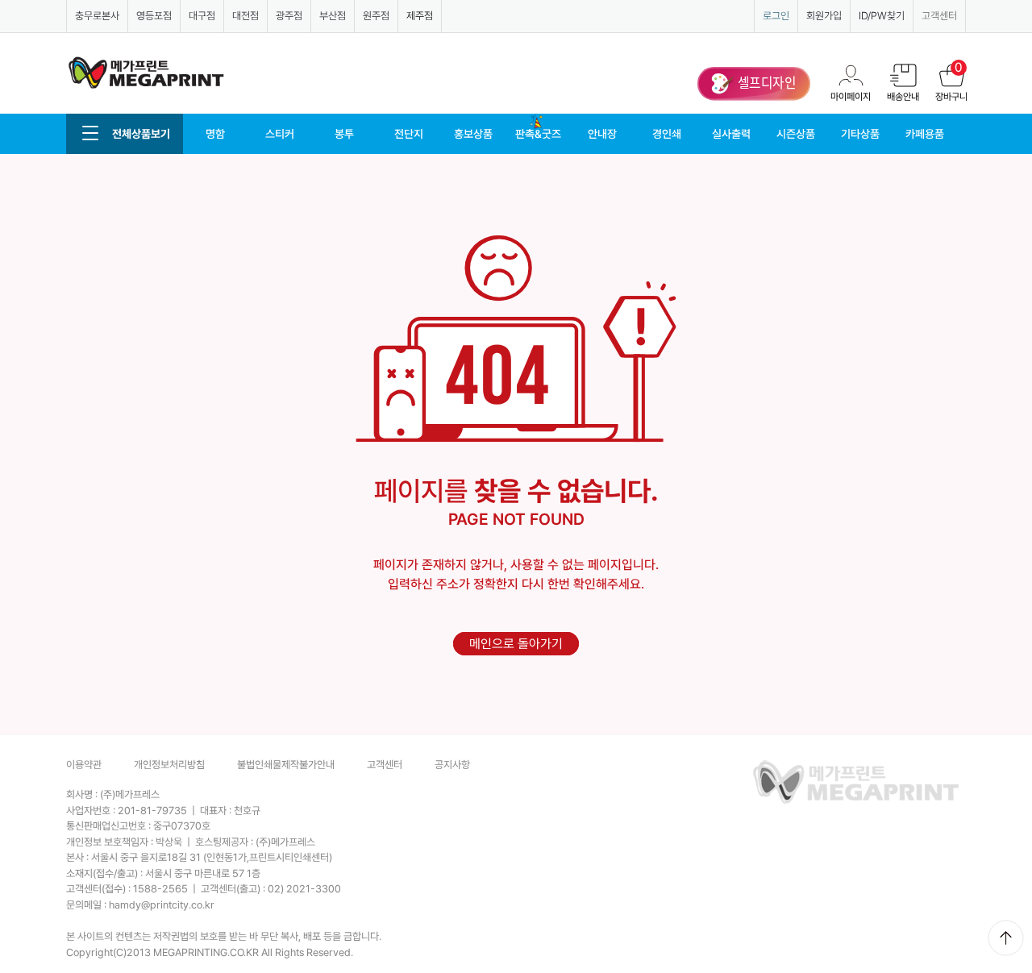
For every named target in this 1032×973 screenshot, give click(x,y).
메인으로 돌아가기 (516, 643)
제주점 (419, 16)
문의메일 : (140, 905)
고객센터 (939, 16)
